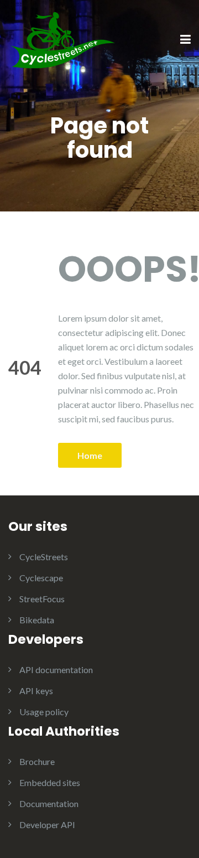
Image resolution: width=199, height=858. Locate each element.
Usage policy (44, 711)
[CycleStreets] (63, 39)
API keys (36, 690)
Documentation (48, 803)
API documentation (56, 669)
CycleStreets (43, 556)
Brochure (37, 761)
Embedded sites (49, 782)
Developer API (47, 824)
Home (89, 455)
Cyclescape (41, 577)
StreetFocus (42, 598)
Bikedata (36, 619)
